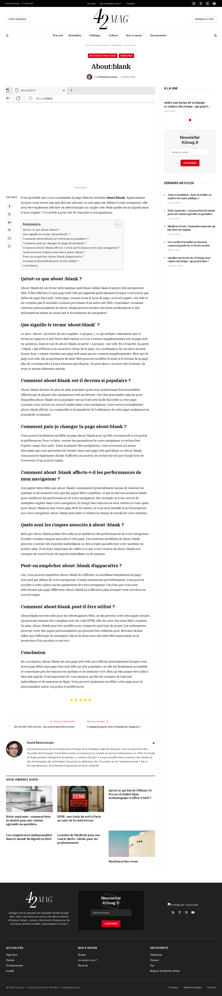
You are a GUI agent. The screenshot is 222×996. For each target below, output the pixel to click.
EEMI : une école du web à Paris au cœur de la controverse (79, 818)
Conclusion (30, 265)
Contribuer (17, 19)
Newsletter (204, 19)
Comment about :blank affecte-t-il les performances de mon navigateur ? (71, 247)
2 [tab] (190, 120)
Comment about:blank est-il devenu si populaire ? (55, 238)
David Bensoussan (107, 77)
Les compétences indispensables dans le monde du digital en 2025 (29, 837)
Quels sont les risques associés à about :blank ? (54, 252)
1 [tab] (186, 120)
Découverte (159, 947)
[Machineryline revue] (132, 844)
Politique (94, 35)
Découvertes (158, 35)
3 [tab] (193, 120)
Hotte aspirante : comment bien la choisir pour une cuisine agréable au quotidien (28, 820)
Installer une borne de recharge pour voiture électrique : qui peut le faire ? (189, 259)
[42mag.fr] (111, 19)
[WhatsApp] (9, 246)
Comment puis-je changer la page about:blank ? (54, 243)
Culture (113, 35)
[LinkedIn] (9, 222)
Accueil (91, 3)
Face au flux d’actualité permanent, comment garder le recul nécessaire (189, 244)
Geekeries (116, 45)
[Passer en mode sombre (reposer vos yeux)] (7, 35)
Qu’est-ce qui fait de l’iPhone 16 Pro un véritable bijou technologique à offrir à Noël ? (130, 794)
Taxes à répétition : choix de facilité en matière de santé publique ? (189, 196)
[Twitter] (9, 214)
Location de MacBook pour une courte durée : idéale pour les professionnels (78, 838)
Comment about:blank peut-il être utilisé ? (51, 261)
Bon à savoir (134, 35)
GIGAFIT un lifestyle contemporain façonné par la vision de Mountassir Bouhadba (189, 104)
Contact (130, 3)
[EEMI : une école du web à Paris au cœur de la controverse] (80, 799)
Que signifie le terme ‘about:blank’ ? (46, 234)
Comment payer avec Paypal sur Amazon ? (114, 726)
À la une (58, 35)
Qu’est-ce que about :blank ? (41, 229)
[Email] (9, 238)
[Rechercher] (215, 35)
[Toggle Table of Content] (116, 224)
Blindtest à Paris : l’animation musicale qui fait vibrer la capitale (191, 228)
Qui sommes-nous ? (111, 3)
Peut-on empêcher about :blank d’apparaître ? (53, 256)
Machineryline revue (123, 861)
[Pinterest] (9, 230)
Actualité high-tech (103, 55)
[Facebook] (9, 206)
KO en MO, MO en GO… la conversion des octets (44, 726)
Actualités (75, 35)
